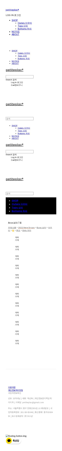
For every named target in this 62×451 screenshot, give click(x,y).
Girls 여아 (26, 230)
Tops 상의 (23, 26)
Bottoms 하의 (25, 28)
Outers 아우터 (25, 23)
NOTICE (16, 31)
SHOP (15, 20)
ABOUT (15, 34)
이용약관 (11, 387)
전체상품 (12, 227)
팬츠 (18, 230)
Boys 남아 (41, 227)
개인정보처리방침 (15, 390)
